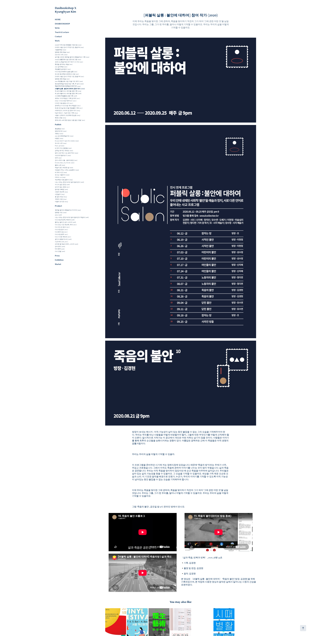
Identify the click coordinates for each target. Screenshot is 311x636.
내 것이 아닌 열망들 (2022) (63, 148)
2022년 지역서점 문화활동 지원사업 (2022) (68, 45)
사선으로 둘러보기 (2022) (63, 155)
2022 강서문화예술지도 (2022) (64, 136)
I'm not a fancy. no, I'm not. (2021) (64, 163)
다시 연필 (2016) (60, 251)
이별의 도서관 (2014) (61, 202)
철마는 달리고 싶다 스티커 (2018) (65, 222)
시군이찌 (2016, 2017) (61, 242)
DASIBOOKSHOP (62, 23)
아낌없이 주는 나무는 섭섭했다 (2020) (67, 170)
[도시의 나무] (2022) (61, 55)
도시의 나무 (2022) (60, 143)
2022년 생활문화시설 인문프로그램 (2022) (68, 59)
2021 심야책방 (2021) (61, 67)
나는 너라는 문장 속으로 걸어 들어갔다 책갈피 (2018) (72, 217)
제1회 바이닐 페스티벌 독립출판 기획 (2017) (69, 108)
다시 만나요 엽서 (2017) (62, 227)
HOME (58, 19)
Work (57, 40)
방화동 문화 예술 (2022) (62, 52)
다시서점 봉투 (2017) (61, 234)
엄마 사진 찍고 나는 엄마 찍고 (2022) (66, 153)
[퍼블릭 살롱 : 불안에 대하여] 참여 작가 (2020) (70, 89)
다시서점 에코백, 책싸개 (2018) (64, 220)
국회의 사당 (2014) (60, 199)
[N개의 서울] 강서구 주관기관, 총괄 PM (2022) (69, 47)
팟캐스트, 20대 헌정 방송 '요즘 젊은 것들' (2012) (70, 120)
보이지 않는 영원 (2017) (62, 187)
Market (58, 264)
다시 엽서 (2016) (60, 249)
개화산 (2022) (59, 134)
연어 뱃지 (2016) (60, 247)
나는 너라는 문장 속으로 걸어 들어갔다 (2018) (69, 182)
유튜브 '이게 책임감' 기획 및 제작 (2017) (67, 98)
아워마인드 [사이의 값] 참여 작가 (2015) (67, 110)
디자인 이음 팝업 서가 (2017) (64, 103)
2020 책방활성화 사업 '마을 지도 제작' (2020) (69, 81)
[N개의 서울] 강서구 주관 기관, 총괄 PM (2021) (69, 76)
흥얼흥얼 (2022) (60, 129)
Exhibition (59, 260)
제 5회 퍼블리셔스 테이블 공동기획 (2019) (68, 91)
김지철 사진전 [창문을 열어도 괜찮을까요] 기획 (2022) (72, 57)
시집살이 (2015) (60, 194)
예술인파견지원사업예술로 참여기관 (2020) (68, 86)
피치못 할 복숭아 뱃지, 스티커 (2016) (66, 244)
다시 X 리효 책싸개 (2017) (63, 237)
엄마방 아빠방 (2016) (61, 189)
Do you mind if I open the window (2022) (67, 141)
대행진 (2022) (59, 138)
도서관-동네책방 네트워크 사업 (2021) (67, 74)
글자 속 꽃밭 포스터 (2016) (63, 239)
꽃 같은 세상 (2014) (61, 197)
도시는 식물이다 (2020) (62, 175)
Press (57, 255)
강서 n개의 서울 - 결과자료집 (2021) (66, 160)
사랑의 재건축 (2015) (61, 192)
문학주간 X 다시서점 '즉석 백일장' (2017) (68, 106)
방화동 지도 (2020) (60, 212)
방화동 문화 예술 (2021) (62, 79)
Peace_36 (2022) (59, 146)
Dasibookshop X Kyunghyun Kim (72, 10)
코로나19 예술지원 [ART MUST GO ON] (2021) (69, 62)
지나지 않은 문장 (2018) (62, 185)
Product (58, 206)
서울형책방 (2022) (60, 50)
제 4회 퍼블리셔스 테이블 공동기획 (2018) (68, 93)
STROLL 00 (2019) (60, 177)
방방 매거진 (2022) (60, 131)
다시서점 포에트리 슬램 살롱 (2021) (66, 72)
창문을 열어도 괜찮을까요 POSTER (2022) (68, 210)
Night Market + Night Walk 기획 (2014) (66, 113)
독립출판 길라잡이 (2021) (63, 69)
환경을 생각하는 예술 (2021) (64, 64)
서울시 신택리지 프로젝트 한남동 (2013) (67, 115)
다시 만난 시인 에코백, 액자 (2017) (66, 225)
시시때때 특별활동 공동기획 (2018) (66, 96)
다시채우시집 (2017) (61, 232)
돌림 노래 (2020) (60, 165)
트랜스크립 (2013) (60, 118)
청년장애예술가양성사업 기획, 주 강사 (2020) (69, 84)
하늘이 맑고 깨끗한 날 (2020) (64, 168)
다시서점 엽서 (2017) (61, 229)
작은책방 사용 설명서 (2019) (64, 180)
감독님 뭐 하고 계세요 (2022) (64, 151)
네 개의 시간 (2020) (61, 172)
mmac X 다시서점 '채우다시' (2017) (65, 101)
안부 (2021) (58, 158)
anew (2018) (58, 215)
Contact (58, 36)
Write (57, 28)
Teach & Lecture (62, 32)
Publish (58, 124)
